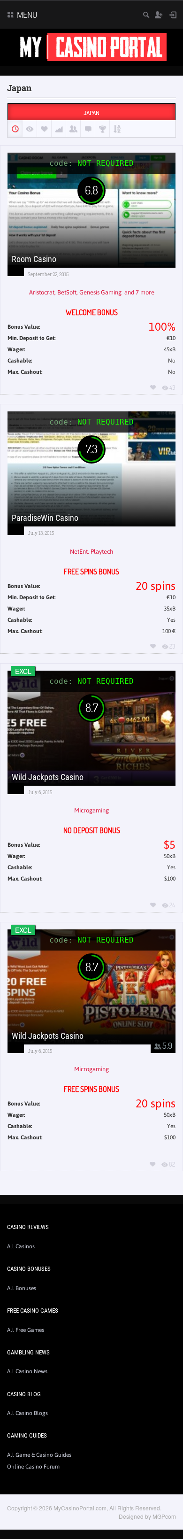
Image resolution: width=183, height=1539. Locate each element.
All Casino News (27, 1371)
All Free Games (25, 1330)
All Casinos (21, 1246)
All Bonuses (21, 1288)
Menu (26, 15)
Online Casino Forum (33, 1466)
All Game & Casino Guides (39, 1455)
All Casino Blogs (27, 1413)
